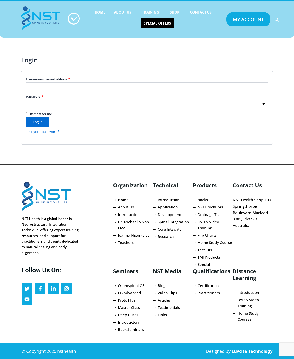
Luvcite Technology (252, 351)
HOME (100, 12)
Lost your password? (42, 131)
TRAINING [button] (150, 12)
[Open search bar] (277, 19)
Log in (38, 122)
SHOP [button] (174, 12)
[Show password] (263, 104)
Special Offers (157, 23)
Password (41, 96)
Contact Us (201, 12)
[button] (123, 12)
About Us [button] (122, 12)
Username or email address (54, 78)
